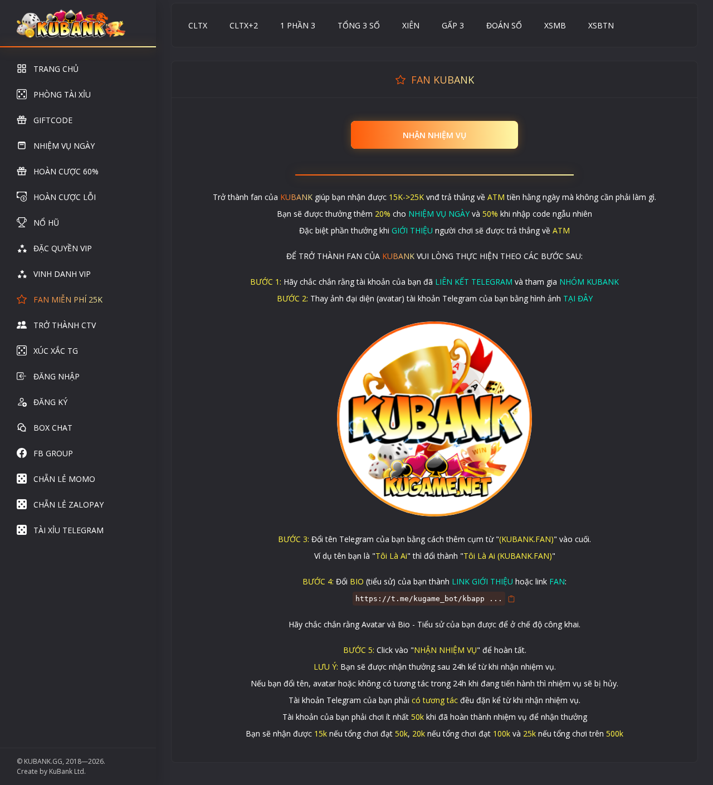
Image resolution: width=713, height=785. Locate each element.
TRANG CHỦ (56, 69)
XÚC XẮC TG (55, 350)
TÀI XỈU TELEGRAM (68, 530)
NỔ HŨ (46, 222)
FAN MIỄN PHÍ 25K (67, 299)
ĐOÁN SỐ (504, 25)
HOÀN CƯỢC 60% (66, 171)
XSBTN (601, 25)
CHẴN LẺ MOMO (64, 479)
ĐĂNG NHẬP (56, 376)
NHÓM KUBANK (589, 281)
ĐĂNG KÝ (50, 402)
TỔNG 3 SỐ (359, 25)
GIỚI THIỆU (412, 230)
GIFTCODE (52, 120)
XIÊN (410, 25)
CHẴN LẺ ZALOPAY (68, 504)
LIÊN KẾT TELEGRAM (473, 281)
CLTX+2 (243, 25)
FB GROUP (53, 453)
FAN (557, 581)
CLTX (197, 25)
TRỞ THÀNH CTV (64, 325)
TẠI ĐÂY (578, 298)
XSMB (555, 25)
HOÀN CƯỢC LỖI (64, 197)
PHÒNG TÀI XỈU (62, 94)
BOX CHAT (52, 427)
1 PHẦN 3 (297, 25)
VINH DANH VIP (62, 274)
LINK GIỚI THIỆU (482, 581)
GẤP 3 (453, 25)
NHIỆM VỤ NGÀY (64, 145)
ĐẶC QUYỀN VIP (62, 248)
